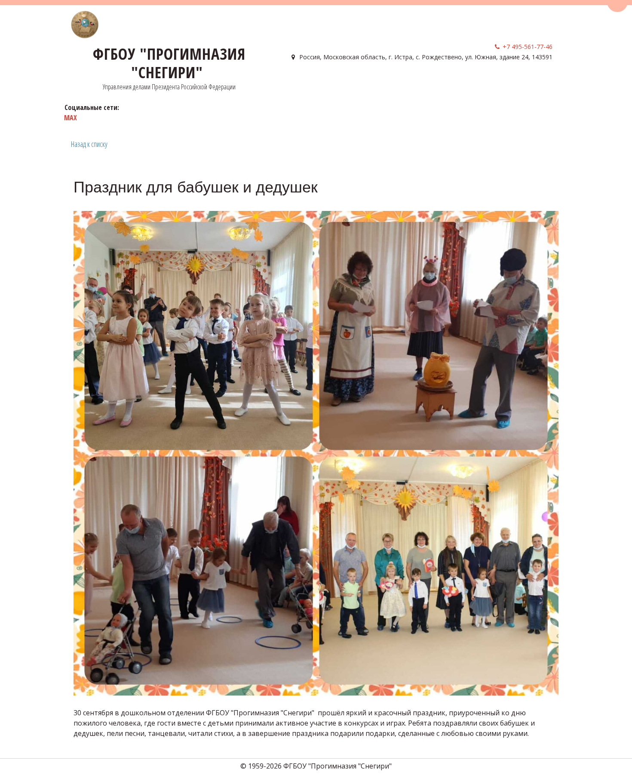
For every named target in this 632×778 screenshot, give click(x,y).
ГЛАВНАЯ (303, 81)
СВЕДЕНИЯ (340, 81)
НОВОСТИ (517, 81)
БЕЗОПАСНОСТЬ (424, 81)
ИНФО (378, 81)
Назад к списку (89, 144)
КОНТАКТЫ (478, 81)
